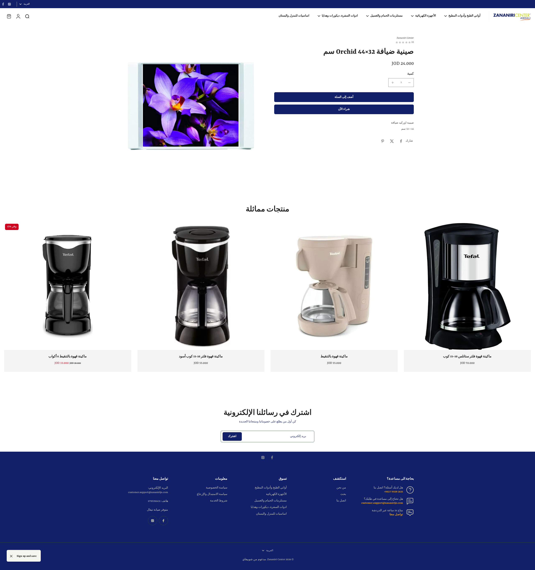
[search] (27, 16)
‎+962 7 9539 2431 (393, 491)
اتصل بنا (341, 500)
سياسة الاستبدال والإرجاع (212, 494)
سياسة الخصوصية (216, 487)
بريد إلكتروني (298, 436)
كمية (410, 73)
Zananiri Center (276, 559)
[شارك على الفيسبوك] (401, 141)
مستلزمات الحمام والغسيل (270, 500)
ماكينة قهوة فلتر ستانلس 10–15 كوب (467, 356)
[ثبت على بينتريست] (382, 141)
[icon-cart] (8, 16)
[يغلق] (11, 556)
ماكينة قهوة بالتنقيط (334, 356)
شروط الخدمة (218, 500)
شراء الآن (344, 109)
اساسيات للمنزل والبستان (271, 513)
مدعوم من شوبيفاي (254, 559)
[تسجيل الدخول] (18, 16)
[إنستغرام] (9, 4)
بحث (343, 494)
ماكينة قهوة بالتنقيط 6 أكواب (67, 356)
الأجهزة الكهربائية (276, 494)
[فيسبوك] (3, 4)
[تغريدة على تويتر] (391, 141)
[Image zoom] (191, 106)
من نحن (341, 487)
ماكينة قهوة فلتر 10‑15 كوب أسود (201, 356)
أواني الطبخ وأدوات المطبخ (271, 487)
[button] (344, 97)
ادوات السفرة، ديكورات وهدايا (269, 507)
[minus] (409, 82)
